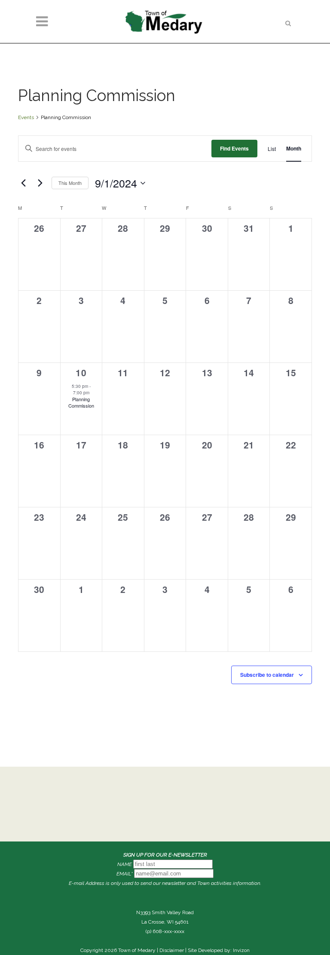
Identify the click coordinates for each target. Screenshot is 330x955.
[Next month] (40, 183)
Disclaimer (171, 950)
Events (26, 117)
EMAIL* (124, 874)
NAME (124, 864)
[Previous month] (23, 183)
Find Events (234, 148)
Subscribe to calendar (267, 675)
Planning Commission (81, 402)
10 (81, 372)
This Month (70, 182)
